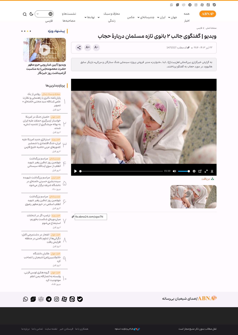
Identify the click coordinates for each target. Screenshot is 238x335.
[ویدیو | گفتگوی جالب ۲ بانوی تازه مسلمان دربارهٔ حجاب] (193, 196)
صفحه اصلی (211, 28)
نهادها (91, 17)
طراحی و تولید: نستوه (124, 328)
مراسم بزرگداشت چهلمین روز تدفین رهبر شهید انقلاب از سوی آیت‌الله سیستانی (44, 162)
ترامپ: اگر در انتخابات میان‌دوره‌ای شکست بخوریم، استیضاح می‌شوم (44, 219)
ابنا (207, 14)
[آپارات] (64, 300)
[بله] (80, 300)
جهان (174, 17)
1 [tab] (30, 31)
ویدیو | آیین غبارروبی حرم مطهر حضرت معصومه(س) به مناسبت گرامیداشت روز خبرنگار (46, 69)
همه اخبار (187, 17)
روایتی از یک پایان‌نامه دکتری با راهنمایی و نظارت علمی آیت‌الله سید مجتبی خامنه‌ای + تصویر (41, 99)
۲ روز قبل (57, 109)
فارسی (48, 21)
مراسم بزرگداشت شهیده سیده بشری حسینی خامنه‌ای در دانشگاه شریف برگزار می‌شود (42, 181)
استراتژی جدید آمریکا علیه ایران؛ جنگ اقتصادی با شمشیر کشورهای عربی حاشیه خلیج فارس (41, 143)
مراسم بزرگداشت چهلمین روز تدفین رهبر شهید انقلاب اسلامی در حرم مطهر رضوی (43, 200)
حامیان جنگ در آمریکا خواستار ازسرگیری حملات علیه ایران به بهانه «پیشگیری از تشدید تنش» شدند (42, 122)
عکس (131, 17)
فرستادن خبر (66, 329)
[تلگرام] (49, 300)
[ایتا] (72, 300)
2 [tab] (27, 31)
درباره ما (25, 329)
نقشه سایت (51, 329)
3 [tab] (24, 31)
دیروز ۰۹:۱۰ (56, 189)
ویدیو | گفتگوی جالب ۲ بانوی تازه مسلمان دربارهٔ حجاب (157, 36)
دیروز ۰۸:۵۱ (56, 284)
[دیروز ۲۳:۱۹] (44, 50)
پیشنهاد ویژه (56, 31)
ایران (162, 17)
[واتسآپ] (25, 300)
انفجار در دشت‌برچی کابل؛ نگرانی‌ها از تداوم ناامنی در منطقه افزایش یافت (41, 238)
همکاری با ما (81, 329)
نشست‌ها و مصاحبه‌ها (69, 17)
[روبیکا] (41, 300)
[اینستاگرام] (56, 300)
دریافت (206, 179)
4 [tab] (21, 31)
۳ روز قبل (56, 151)
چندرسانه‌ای (147, 17)
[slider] (121, 171)
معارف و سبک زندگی (112, 17)
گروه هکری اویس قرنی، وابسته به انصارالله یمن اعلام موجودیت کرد (42, 276)
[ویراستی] (33, 300)
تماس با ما (37, 329)
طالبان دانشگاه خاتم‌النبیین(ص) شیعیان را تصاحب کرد (42, 257)
